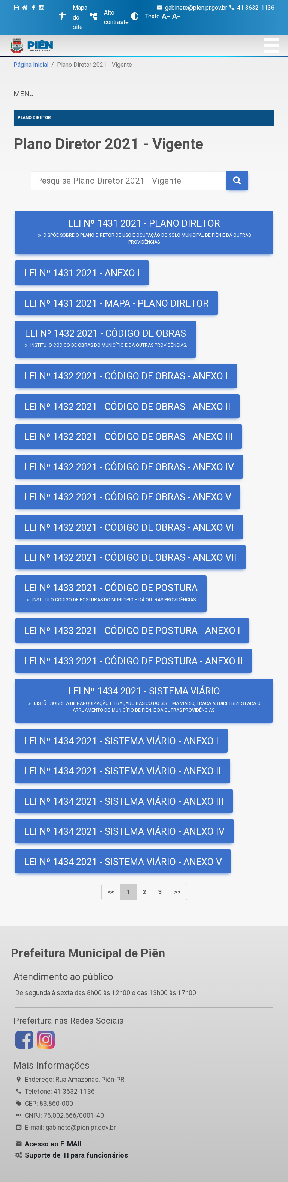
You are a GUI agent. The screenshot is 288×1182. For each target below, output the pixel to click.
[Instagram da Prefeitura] (43, 17)
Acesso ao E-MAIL (54, 1144)
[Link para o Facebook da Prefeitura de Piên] (23, 1039)
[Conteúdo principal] (18, 17)
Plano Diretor (34, 117)
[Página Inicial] (26, 17)
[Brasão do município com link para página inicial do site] (31, 45)
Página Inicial (31, 64)
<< (111, 892)
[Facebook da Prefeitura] (34, 17)
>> (177, 892)
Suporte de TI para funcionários (76, 1155)
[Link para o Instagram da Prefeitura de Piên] (45, 1039)
